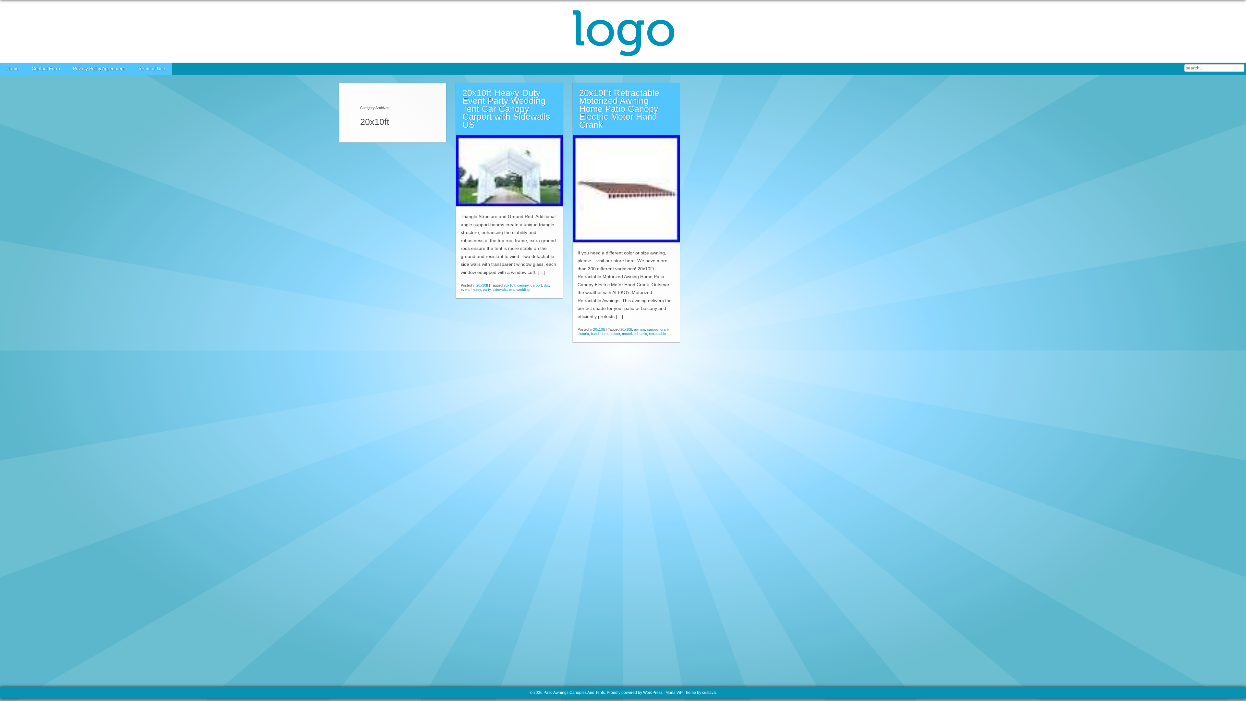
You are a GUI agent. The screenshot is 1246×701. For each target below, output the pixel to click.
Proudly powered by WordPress (635, 692)
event (465, 289)
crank (664, 329)
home (605, 334)
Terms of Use (151, 68)
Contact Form (46, 68)
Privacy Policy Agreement (99, 68)
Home (12, 68)
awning (639, 329)
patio (643, 334)
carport (536, 285)
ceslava (709, 692)
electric (583, 334)
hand (595, 334)
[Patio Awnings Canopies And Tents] (623, 31)
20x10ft (482, 285)
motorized (630, 334)
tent (512, 289)
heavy (476, 289)
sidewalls (500, 289)
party (487, 289)
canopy (523, 285)
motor (615, 334)
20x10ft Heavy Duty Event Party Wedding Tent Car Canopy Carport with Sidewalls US (506, 109)
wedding (523, 289)
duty (547, 285)
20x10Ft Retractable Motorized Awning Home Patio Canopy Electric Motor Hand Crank (619, 109)
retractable (657, 334)
